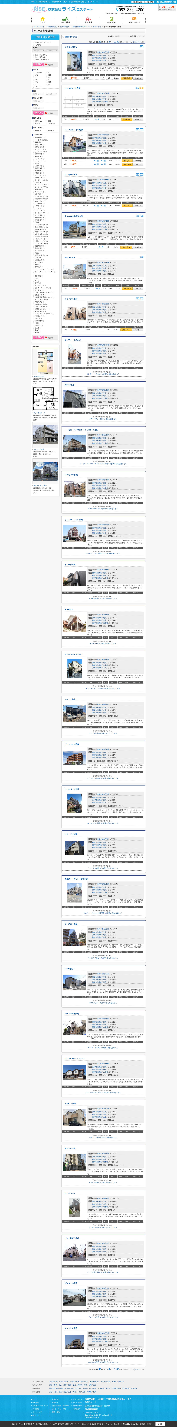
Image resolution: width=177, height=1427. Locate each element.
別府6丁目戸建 (70, 1104)
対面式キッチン (41, 241)
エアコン (39, 262)
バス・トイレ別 (41, 243)
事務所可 (39, 156)
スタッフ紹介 (77, 1402)
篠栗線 (108, 1388)
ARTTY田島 (69, 385)
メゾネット (40, 206)
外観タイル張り (41, 232)
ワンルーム (39, 73)
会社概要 (36, 1402)
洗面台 (38, 253)
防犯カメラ (40, 302)
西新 (94, 1385)
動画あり (51, 130)
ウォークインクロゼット (44, 269)
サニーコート (70, 1193)
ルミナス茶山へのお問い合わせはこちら (103, 733)
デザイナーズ (40, 149)
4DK (49, 84)
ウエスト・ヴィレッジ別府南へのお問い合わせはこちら (103, 913)
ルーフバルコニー (42, 213)
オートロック (40, 290)
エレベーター (40, 217)
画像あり (38, 130)
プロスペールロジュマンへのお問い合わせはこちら (103, 1093)
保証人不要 (40, 154)
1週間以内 (51, 123)
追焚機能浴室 (40, 246)
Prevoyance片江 (39, 376)
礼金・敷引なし (40, 57)
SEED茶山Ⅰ (70, 969)
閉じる (160, 1424)
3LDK (49, 82)
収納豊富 (39, 276)
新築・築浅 (56, 1412)
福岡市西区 (84, 1381)
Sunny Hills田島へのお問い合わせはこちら (103, 509)
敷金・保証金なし (41, 55)
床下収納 (39, 267)
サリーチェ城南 (71, 834)
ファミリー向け (41, 196)
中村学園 (55, 1402)
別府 (107, 52)
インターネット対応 (43, 288)
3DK (36, 82)
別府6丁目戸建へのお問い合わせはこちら (103, 1138)
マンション (47, 42)
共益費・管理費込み (42, 59)
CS (37, 278)
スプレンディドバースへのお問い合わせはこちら (103, 688)
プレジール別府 (71, 1283)
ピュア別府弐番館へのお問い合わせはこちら (103, 1272)
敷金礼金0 (55, 1399)
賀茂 (65, 1392)
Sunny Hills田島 (71, 475)
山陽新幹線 (116, 1388)
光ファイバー (40, 285)
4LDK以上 (38, 87)
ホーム (35, 1399)
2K (36, 77)
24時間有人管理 (41, 304)
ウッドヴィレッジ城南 (74, 520)
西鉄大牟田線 (76, 1388)
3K (48, 80)
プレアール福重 (39, 449)
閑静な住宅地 (40, 147)
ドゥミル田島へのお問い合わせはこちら (103, 1182)
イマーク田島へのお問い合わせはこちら (103, 598)
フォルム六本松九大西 (74, 216)
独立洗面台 (40, 260)
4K (36, 84)
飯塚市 (114, 1381)
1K (48, 73)
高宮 (83, 1392)
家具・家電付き (41, 227)
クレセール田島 (71, 175)
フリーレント (40, 175)
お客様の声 (76, 1409)
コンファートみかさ (73, 340)
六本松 (105, 102)
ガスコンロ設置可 (42, 185)
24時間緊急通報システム (44, 297)
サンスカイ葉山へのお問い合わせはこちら (103, 958)
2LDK (37, 80)
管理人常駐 (40, 168)
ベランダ (39, 208)
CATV (38, 283)
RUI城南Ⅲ (69, 610)
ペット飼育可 (40, 137)
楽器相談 (39, 142)
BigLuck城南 (70, 257)
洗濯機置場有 (40, 229)
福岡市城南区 (101, 52)
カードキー (40, 177)
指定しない (39, 121)
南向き (38, 330)
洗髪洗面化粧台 (41, 255)
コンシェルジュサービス (44, 314)
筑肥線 (84, 1388)
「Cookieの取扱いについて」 (128, 1424)
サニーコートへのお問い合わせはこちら (103, 1227)
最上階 (38, 328)
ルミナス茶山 (70, 699)
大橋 (79, 1392)
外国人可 (39, 182)
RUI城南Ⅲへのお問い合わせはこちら (103, 643)
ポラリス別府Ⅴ (71, 47)
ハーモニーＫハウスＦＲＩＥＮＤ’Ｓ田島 (81, 430)
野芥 (65, 1385)
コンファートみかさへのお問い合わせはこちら (103, 374)
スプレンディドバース (74, 654)
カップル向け (40, 192)
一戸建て (38, 45)
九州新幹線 (125, 1388)
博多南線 (101, 1388)
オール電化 (40, 215)
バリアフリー (40, 161)
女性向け (39, 194)
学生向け (39, 189)
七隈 (90, 1385)
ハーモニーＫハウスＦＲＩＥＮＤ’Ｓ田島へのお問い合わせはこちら (103, 464)
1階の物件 (39, 321)
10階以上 (39, 323)
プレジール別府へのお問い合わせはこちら (103, 1317)
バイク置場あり (41, 225)
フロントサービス (42, 306)
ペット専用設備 (41, 140)
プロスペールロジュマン (75, 1059)
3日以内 (37, 123)
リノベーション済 (42, 152)
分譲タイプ (40, 166)
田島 (107, 93)
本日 (49, 121)
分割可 (38, 163)
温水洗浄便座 (40, 251)
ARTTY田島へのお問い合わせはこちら (103, 419)
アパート (38, 42)
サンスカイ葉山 (71, 924)
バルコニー (40, 210)
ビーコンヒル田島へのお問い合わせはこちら (103, 778)
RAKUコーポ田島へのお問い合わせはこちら (103, 1048)
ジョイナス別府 (71, 299)
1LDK (49, 75)
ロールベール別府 (72, 789)
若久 (60, 1385)
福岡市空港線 (65, 1388)
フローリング (40, 201)
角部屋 (38, 332)
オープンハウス (41, 180)
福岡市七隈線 (97, 55)
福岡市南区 (75, 1381)
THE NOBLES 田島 (72, 88)
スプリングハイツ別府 (74, 130)
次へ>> (137, 42)
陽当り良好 (40, 145)
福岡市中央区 (94, 1381)
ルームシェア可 (41, 187)
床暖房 (38, 265)
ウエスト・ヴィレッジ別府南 (76, 879)
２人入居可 (40, 159)
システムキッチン (42, 239)
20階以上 (39, 325)
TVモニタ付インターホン (44, 292)
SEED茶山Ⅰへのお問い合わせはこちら (103, 1003)
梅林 (94, 1392)
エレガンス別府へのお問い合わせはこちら (103, 1362)
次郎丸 (80, 1385)
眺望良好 (39, 170)
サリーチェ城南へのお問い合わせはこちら (103, 868)
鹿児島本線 (92, 1388)
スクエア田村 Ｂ (39, 413)
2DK (49, 77)
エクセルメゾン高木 (40, 486)
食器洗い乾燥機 (41, 236)
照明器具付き (40, 220)
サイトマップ (37, 1412)
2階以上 (38, 318)
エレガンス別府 (71, 1328)
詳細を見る (126, 78)
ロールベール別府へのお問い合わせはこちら (103, 823)
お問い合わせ (77, 1399)
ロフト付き (40, 203)
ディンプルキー (41, 300)
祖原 (69, 1385)
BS (37, 281)
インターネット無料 (59, 1409)
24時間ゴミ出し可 (42, 309)
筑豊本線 (134, 1388)
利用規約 (36, 1409)
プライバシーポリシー (40, 1406)
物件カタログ (37, 1415)
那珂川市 (121, 1381)
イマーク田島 (70, 565)
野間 (55, 1385)
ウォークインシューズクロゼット (45, 273)
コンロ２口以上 (41, 234)
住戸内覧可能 (40, 311)
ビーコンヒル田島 (72, 744)
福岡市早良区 (54, 1381)
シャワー (39, 257)
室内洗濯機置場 (41, 199)
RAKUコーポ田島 (72, 1014)
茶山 (104, 55)
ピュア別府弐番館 (72, 1238)
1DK (36, 75)
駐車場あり (40, 316)
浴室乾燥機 (40, 248)
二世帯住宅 (40, 173)
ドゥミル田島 (70, 1148)
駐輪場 (38, 222)
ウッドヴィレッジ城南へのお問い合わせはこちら (103, 554)
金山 (104, 60)
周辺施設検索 (77, 1406)
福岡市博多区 (105, 1381)
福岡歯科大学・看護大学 (60, 1406)
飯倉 (74, 1385)
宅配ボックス (40, 295)
